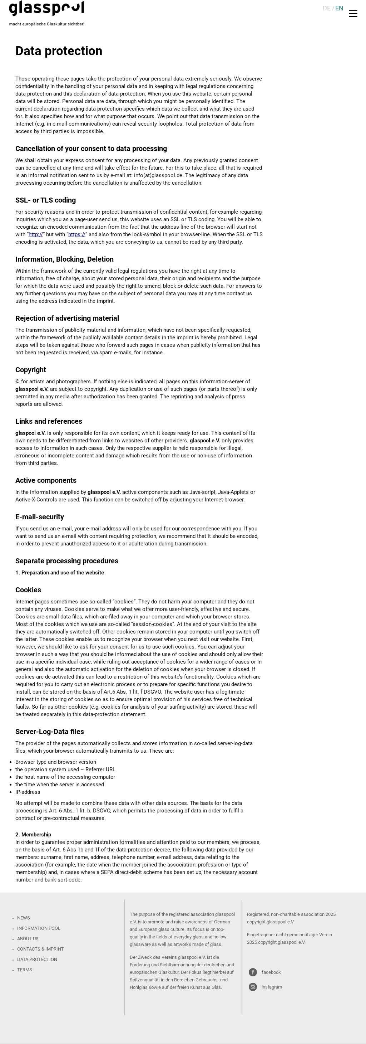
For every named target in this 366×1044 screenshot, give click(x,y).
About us (28, 938)
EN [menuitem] (339, 8)
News (23, 918)
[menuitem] (326, 8)
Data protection (37, 959)
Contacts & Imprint (40, 949)
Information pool (38, 928)
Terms (24, 969)
